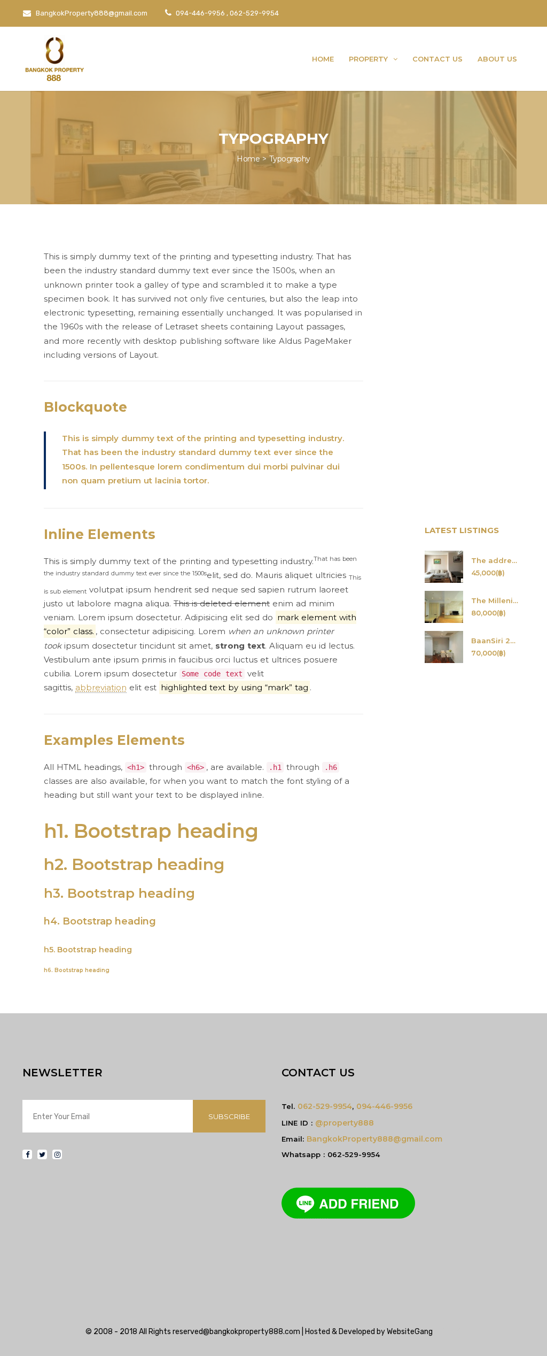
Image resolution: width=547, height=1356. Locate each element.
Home (323, 59)
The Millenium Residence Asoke (495, 600)
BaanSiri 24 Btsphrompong (495, 640)
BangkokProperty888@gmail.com (90, 13)
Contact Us (437, 59)
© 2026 (447, 1331)
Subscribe (229, 1116)
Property (369, 59)
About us (497, 59)
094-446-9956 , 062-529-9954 (226, 13)
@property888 (344, 1123)
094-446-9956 (384, 1106)
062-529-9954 (325, 1106)
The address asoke (495, 560)
